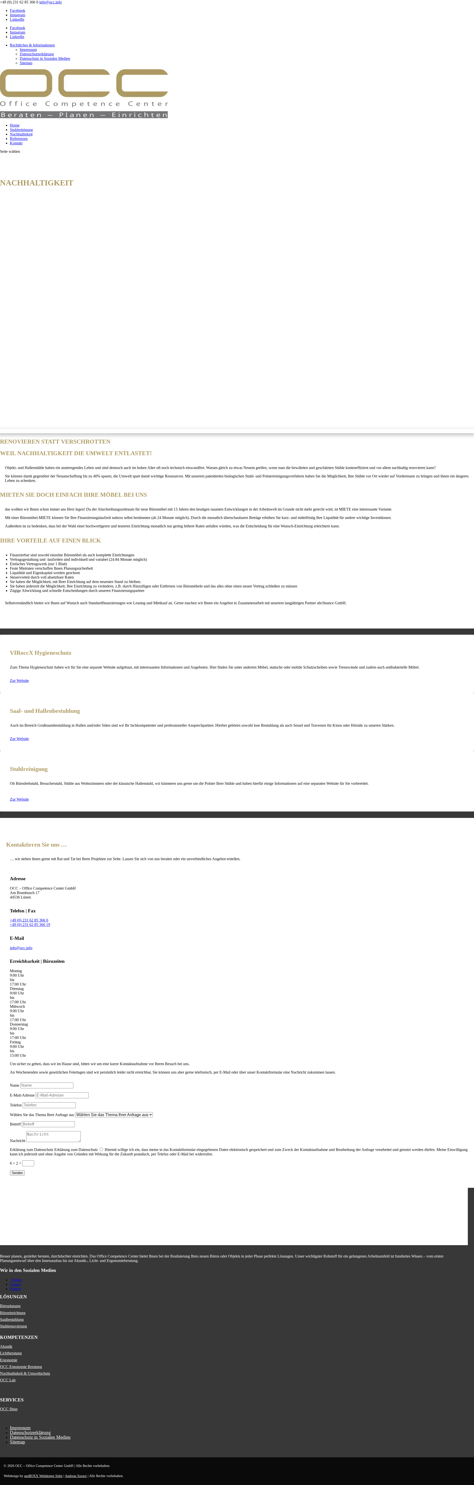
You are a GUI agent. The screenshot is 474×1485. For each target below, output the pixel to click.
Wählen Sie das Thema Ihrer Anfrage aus (42, 1115)
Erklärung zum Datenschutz (31, 1150)
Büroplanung (10, 1306)
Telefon (16, 1105)
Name (14, 1085)
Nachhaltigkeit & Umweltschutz (25, 1373)
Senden (17, 1173)
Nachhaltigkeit (21, 134)
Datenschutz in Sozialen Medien (45, 58)
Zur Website (19, 680)
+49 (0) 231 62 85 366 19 (30, 924)
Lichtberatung (11, 1353)
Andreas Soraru (76, 1476)
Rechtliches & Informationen (32, 45)
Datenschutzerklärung (37, 54)
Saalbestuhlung (12, 1319)
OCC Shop (9, 1409)
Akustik (6, 1346)
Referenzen (19, 138)
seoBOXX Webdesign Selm (43, 1476)
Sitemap (26, 63)
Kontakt (16, 143)
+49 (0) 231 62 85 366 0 (29, 920)
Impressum (28, 49)
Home (15, 125)
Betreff (15, 1124)
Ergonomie (8, 1360)
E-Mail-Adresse (22, 1095)
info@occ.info (21, 948)
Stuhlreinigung (21, 130)
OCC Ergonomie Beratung (21, 1367)
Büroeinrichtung (12, 1313)
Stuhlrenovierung (13, 1326)
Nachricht (17, 1141)
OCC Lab (8, 1380)
